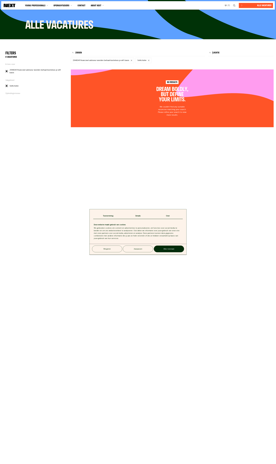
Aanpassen (138, 249)
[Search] (235, 5)
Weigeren (107, 249)
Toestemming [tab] (108, 216)
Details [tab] (138, 216)
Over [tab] (168, 216)
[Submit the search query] (72, 52)
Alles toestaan (168, 249)
